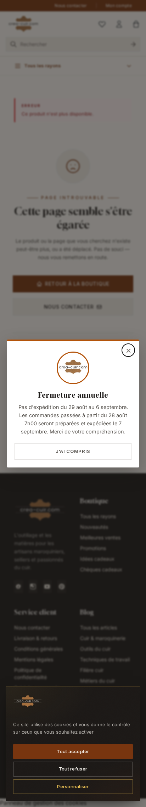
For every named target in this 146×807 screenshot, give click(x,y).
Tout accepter (73, 751)
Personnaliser (73, 786)
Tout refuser (73, 769)
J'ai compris (73, 451)
